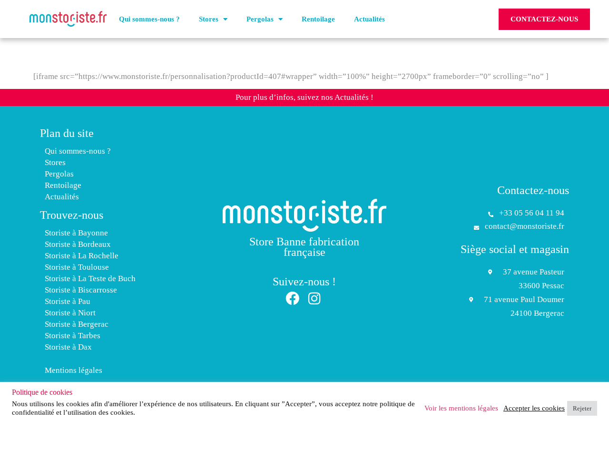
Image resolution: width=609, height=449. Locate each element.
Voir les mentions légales (461, 408)
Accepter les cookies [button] (534, 408)
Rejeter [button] (582, 408)
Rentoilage (318, 19)
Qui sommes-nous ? (149, 19)
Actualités (369, 19)
